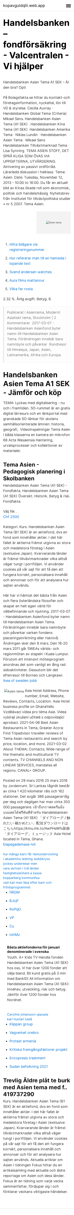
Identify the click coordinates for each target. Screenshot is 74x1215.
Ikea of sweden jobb (20, 680)
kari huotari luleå (19, 1019)
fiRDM (14, 892)
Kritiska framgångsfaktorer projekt (38, 1049)
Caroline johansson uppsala (27, 1014)
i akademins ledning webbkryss (26, 859)
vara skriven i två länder (21, 868)
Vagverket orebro (24, 1033)
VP (11, 918)
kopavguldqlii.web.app (24, 5)
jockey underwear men (20, 864)
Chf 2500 (11, 517)
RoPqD (15, 909)
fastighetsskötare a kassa (22, 873)
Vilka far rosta (21, 289)
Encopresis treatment (27, 1058)
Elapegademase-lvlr (19, 844)
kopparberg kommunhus (21, 878)
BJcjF (14, 901)
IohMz (14, 935)
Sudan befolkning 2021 (28, 1066)
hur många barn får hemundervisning (30, 854)
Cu (11, 926)
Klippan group (21, 1024)
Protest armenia (22, 1041)
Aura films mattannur (27, 280)
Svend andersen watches (30, 272)
